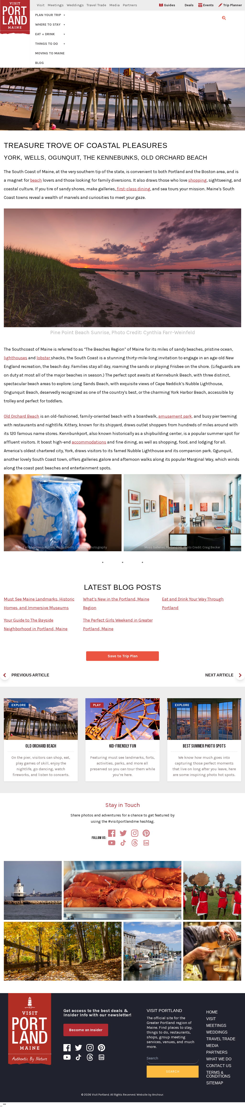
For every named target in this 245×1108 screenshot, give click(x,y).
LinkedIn (146, 843)
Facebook (112, 833)
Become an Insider (85, 1030)
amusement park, (175, 416)
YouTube (112, 843)
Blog (39, 63)
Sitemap (214, 1083)
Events (208, 5)
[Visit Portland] (29, 1029)
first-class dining (133, 188)
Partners (130, 5)
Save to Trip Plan (123, 656)
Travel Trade (96, 5)
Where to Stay (48, 24)
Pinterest (146, 833)
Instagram (134, 833)
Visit (41, 5)
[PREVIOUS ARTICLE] (5, 675)
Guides (169, 5)
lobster (44, 357)
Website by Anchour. (150, 1094)
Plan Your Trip (48, 15)
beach (36, 180)
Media (114, 5)
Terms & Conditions (218, 1074)
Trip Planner (232, 5)
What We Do (218, 1059)
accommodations (89, 442)
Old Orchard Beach (21, 416)
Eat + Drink (45, 34)
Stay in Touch (122, 805)
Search (172, 1071)
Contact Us (218, 1066)
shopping (197, 180)
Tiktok (123, 843)
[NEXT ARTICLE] (240, 675)
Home (212, 1012)
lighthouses (15, 357)
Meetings (56, 5)
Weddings (75, 5)
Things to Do (46, 44)
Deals (189, 5)
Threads (134, 843)
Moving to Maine (50, 53)
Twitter (123, 833)
